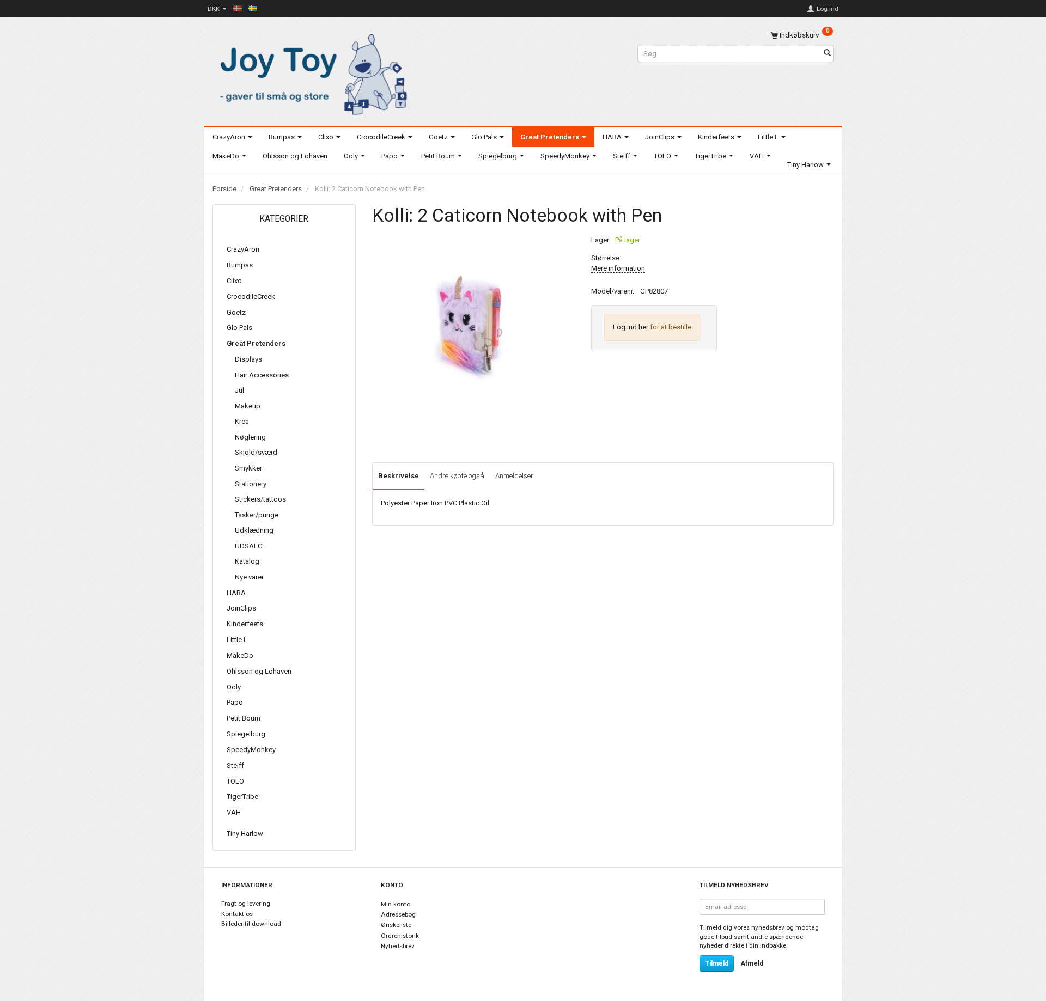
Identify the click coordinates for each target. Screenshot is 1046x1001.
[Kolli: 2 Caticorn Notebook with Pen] (473, 328)
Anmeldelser (514, 476)
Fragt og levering (245, 903)
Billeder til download (251, 923)
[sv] (252, 8)
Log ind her (630, 327)
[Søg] (827, 53)
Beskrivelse (398, 476)
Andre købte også (457, 476)
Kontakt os (237, 914)
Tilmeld (716, 963)
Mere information (618, 268)
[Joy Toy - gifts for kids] (310, 72)
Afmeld (751, 963)
